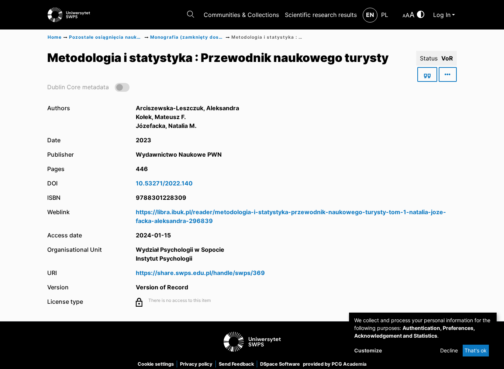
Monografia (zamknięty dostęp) (187, 37)
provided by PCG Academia (334, 364)
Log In (442, 14)
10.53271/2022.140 (164, 183)
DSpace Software (280, 364)
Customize (368, 350)
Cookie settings (156, 364)
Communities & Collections (241, 14)
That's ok (476, 350)
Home (55, 37)
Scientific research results (321, 14)
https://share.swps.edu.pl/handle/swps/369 (200, 272)
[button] (88, 87)
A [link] (404, 15)
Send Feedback (236, 364)
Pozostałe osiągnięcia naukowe (106, 37)
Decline (449, 350)
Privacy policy (196, 364)
